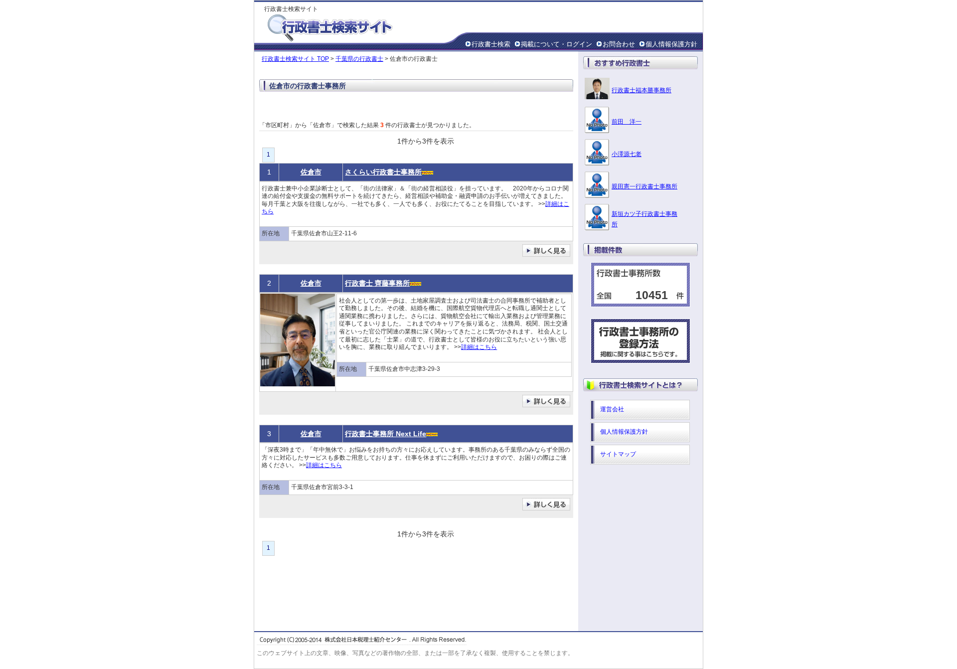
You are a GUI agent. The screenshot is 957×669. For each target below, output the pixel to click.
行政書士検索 (491, 44)
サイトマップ (618, 454)
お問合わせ (619, 44)
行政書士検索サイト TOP (295, 58)
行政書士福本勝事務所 (641, 90)
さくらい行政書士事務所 (383, 172)
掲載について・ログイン (556, 44)
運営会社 (612, 409)
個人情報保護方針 (671, 44)
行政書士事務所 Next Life (385, 434)
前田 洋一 (626, 121)
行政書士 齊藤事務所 (377, 283)
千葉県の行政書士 (359, 58)
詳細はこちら (479, 346)
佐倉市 (311, 172)
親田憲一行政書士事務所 (644, 186)
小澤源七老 (626, 154)
